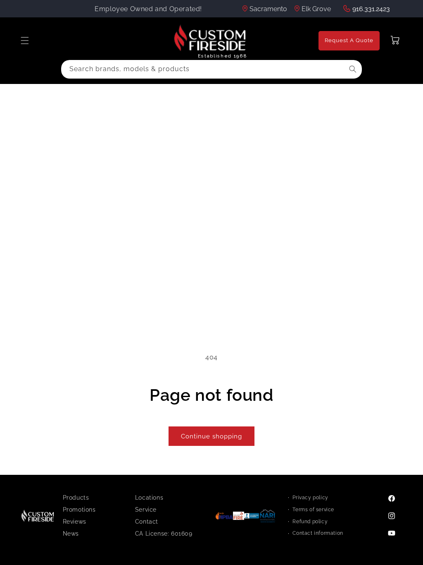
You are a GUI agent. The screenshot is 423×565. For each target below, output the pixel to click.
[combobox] (211, 69)
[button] (25, 40)
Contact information (317, 533)
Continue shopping (211, 436)
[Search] (353, 69)
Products (76, 497)
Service (146, 509)
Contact (146, 521)
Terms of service (313, 509)
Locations (149, 497)
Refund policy (310, 521)
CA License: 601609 (163, 533)
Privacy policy (310, 497)
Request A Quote (349, 40)
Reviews (74, 521)
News (71, 533)
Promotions (79, 509)
